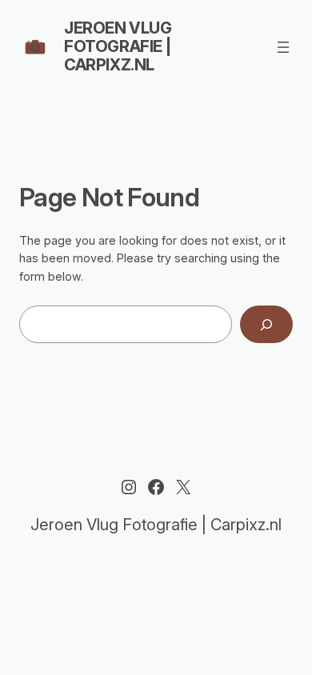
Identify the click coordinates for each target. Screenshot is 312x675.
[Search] (266, 324)
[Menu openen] (283, 47)
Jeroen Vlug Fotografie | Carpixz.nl (118, 46)
